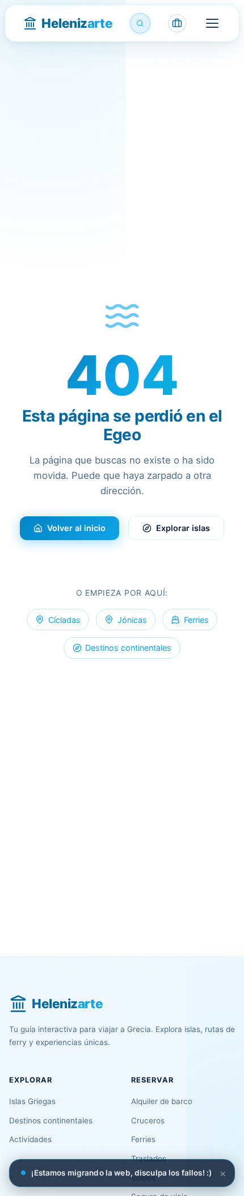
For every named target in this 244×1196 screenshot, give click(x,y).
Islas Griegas (32, 1101)
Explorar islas (183, 528)
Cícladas (64, 620)
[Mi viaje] (177, 23)
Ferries (196, 620)
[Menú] (212, 23)
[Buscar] (140, 23)
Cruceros (148, 1120)
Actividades (30, 1139)
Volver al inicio (76, 528)
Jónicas (132, 620)
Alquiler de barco (161, 1101)
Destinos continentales (128, 647)
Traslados (148, 1158)
